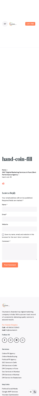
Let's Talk (30, 24)
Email (4, 214)
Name (4, 205)
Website (5, 224)
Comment (6, 241)
